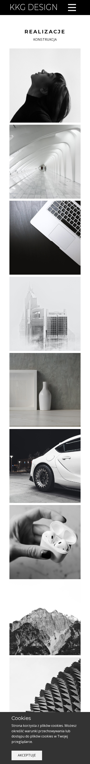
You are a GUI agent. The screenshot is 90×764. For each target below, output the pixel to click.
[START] (33, 7)
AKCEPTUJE (27, 755)
